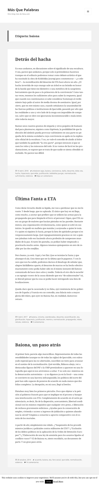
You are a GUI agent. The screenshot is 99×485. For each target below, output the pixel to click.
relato (79, 319)
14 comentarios (32, 462)
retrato (18, 322)
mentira (49, 319)
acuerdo (38, 460)
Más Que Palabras (23, 9)
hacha (17, 173)
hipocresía (25, 173)
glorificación (20, 319)
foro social (56, 460)
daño (64, 171)
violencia (29, 176)
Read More (58, 481)
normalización (70, 173)
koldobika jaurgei (57, 173)
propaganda (71, 319)
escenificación (70, 317)
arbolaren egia (38, 171)
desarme (70, 171)
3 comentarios (38, 322)
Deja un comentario (45, 176)
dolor (77, 171)
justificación (44, 173)
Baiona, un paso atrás (38, 345)
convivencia (56, 171)
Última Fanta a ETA (35, 198)
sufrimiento (20, 176)
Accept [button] (48, 482)
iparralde (34, 173)
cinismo (41, 317)
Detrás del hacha (33, 59)
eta (81, 171)
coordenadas (50, 317)
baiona (48, 171)
